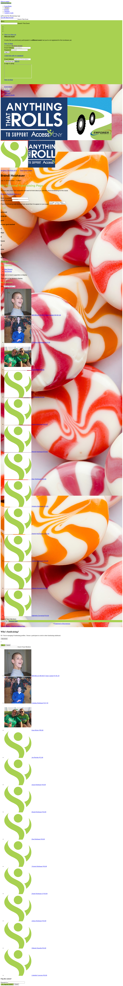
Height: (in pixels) (6, 200)
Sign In (17, 61)
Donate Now (4, 261)
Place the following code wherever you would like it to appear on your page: (25, 204)
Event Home (8, 6)
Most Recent (8, 269)
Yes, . (3, 645)
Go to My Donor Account (7, 17)
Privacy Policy (5, 626)
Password (7, 50)
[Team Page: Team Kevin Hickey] (41, 167)
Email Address (9, 48)
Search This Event (23, 19)
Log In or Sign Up (6, 3)
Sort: (2, 286)
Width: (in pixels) (6, 198)
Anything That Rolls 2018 (9, 170)
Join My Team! (13, 261)
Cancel (8, 645)
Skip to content (5, 1)
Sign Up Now (8, 44)
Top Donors (8, 271)
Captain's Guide (8, 13)
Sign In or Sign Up (10, 35)
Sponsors (7, 11)
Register (6, 9)
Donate (7, 8)
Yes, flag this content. (7, 984)
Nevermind (4, 638)
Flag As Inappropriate (18, 626)
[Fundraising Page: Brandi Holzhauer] (14, 167)
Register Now (13, 621)
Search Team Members (24, 647)
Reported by (4, 982)
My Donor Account (17, 46)
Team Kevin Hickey (26, 170)
